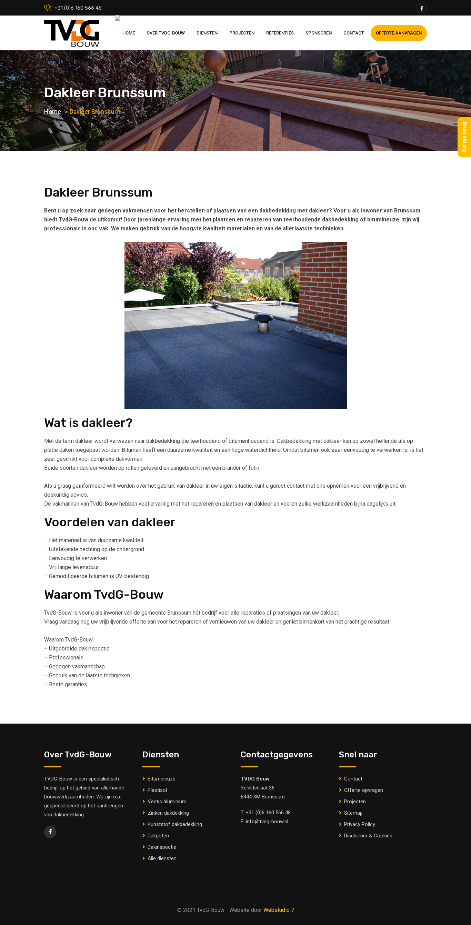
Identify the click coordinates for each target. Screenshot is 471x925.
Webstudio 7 (278, 910)
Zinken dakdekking (168, 813)
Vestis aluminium (167, 801)
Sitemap (353, 813)
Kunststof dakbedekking (175, 824)
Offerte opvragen (363, 790)
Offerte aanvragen (399, 33)
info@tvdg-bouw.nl (267, 821)
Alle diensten (162, 858)
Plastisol (157, 790)
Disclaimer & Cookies (368, 836)
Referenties (280, 33)
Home (128, 33)
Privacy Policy (359, 824)
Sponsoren (318, 33)
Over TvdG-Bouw (166, 33)
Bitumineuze (162, 779)
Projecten (241, 33)
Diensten (207, 33)
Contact (353, 33)
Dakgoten (158, 836)
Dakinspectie (162, 847)
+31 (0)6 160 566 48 (268, 812)
